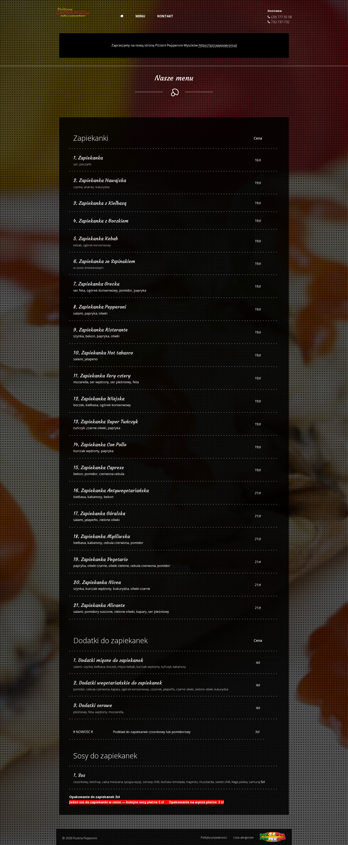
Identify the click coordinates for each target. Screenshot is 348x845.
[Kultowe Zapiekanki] (72, 14)
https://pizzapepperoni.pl (218, 45)
